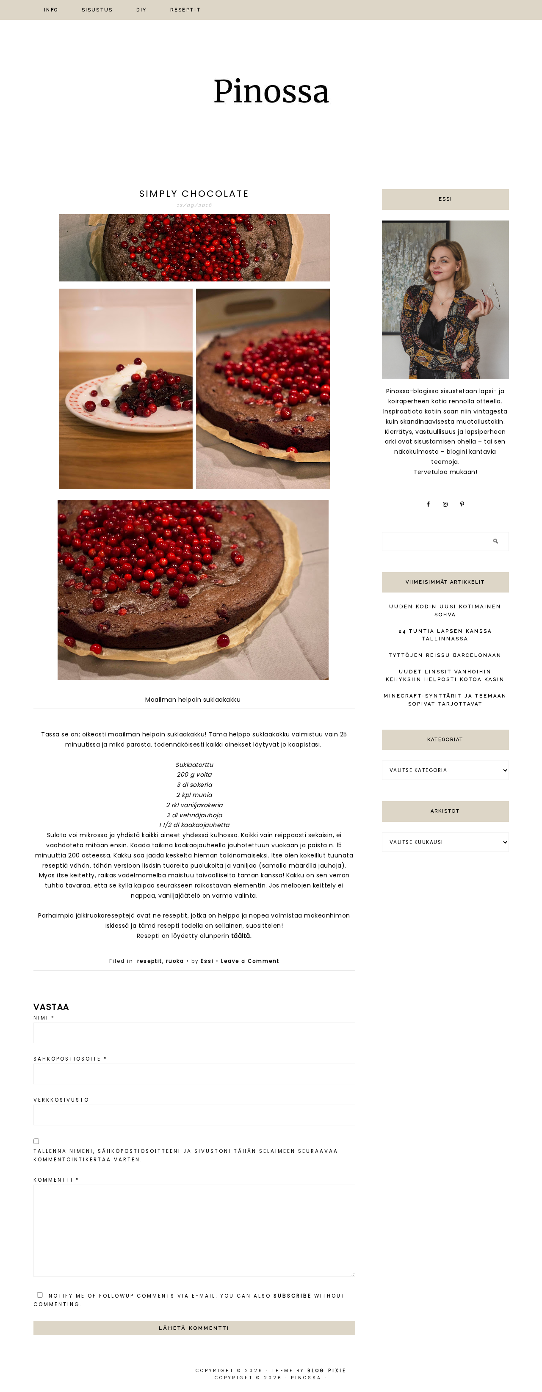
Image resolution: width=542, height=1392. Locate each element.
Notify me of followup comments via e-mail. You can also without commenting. (189, 1300)
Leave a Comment (250, 961)
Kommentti (56, 1180)
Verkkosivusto (61, 1100)
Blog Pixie (326, 1370)
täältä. (241, 936)
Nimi (44, 1017)
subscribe (293, 1296)
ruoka (175, 961)
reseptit (149, 961)
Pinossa (271, 94)
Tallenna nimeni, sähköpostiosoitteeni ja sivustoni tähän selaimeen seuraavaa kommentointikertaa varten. (185, 1155)
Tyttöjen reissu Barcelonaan (445, 655)
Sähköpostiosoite (70, 1059)
